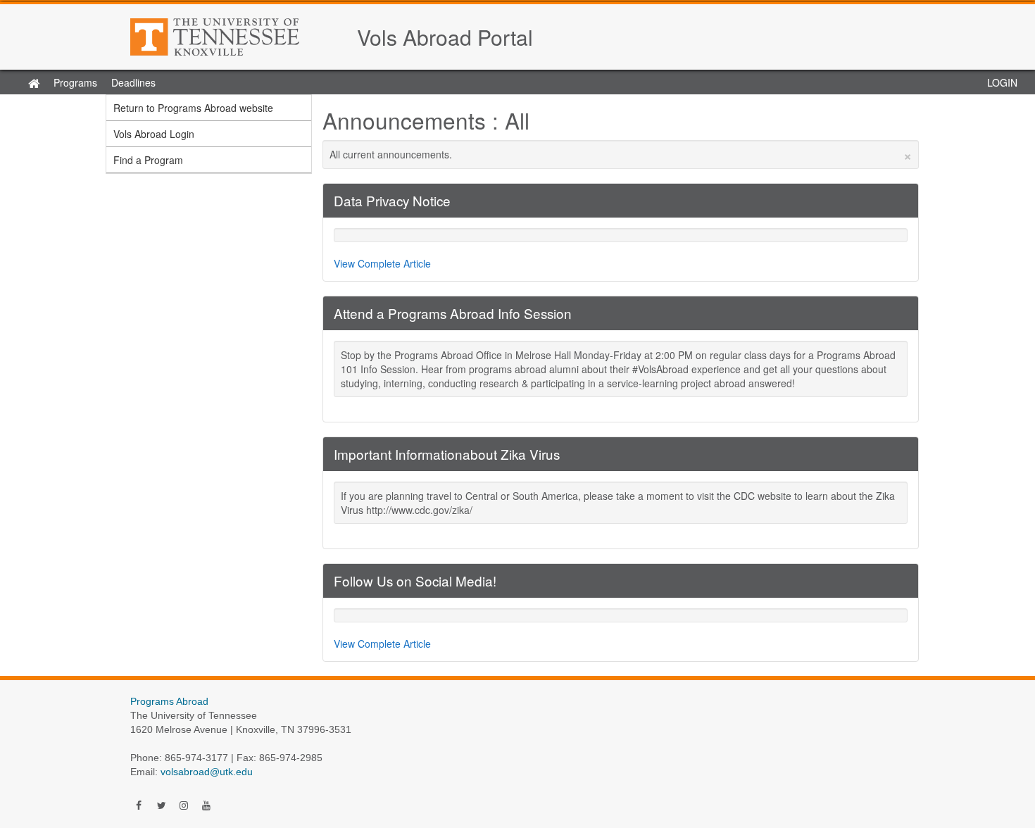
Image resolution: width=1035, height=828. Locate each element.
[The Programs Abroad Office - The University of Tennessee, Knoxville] (236, 37)
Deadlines (133, 82)
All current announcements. (621, 154)
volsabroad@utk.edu (207, 771)
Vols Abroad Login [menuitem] (153, 134)
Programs (75, 82)
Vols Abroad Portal (445, 37)
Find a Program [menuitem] (148, 160)
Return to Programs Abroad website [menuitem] (193, 108)
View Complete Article (382, 263)
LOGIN (1002, 82)
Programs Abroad (169, 701)
